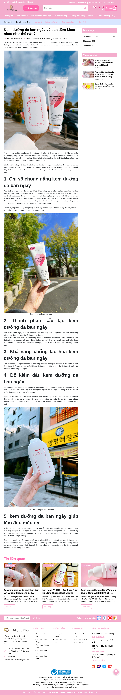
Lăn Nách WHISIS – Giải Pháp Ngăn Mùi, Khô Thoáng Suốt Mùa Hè (60, 591)
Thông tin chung (77, 16)
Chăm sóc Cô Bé (89, 41)
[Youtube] (110, 618)
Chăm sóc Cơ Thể (90, 37)
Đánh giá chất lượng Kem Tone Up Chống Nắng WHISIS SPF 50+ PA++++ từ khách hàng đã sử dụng (98, 592)
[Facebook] (104, 618)
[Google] (115, 618)
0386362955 (111, 2)
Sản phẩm (21, 16)
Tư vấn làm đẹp (60, 16)
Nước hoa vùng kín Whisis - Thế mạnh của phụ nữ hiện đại (104, 62)
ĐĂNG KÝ (36, 618)
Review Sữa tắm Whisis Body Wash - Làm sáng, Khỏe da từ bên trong (104, 74)
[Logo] (12, 8)
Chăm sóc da (88, 46)
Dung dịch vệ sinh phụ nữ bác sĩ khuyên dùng (104, 85)
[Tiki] (104, 666)
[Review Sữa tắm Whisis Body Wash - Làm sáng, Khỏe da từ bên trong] (88, 74)
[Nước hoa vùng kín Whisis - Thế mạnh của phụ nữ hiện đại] (88, 62)
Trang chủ (9, 16)
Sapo (97, 692)
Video (90, 16)
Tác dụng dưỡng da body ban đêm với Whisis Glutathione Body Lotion (21, 592)
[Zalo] (99, 618)
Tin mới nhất (90, 55)
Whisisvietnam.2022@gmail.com (17, 660)
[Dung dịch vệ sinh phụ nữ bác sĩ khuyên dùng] (88, 86)
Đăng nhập (82, 2)
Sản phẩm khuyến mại (41, 16)
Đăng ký (72, 2)
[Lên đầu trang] (116, 680)
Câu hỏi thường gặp (105, 16)
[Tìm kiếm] (85, 8)
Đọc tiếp (9, 607)
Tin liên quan (14, 559)
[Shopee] (93, 666)
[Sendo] (110, 666)
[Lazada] (99, 666)
